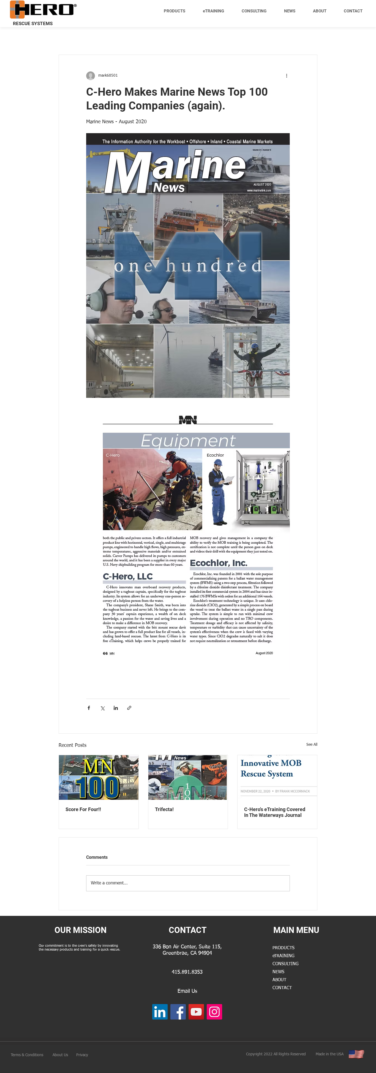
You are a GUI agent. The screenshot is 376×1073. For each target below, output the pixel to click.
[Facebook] (178, 1012)
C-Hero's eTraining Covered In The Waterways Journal (274, 812)
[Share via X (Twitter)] (102, 707)
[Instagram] (214, 1012)
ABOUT (279, 980)
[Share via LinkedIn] (115, 707)
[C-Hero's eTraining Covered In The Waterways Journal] (277, 777)
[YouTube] (196, 1012)
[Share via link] (129, 707)
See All (311, 745)
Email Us (187, 991)
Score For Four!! (83, 809)
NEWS (278, 972)
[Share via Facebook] (88, 707)
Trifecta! (164, 809)
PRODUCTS (284, 948)
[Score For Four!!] (98, 777)
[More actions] (286, 76)
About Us (60, 1055)
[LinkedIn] (160, 1012)
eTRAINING (284, 956)
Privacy (82, 1055)
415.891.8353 (187, 972)
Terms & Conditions (27, 1055)
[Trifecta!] (188, 777)
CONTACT (282, 988)
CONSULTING (286, 964)
